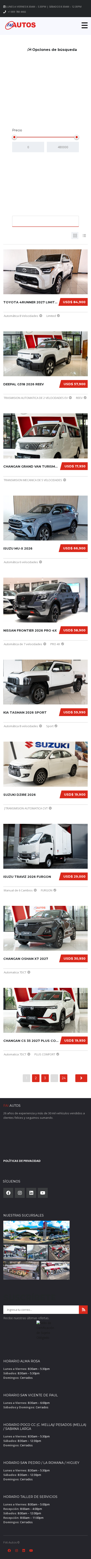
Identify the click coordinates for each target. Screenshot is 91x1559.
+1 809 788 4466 (17, 11)
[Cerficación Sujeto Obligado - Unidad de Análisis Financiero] (45, 1332)
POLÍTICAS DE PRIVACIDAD (22, 1161)
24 (64, 1078)
